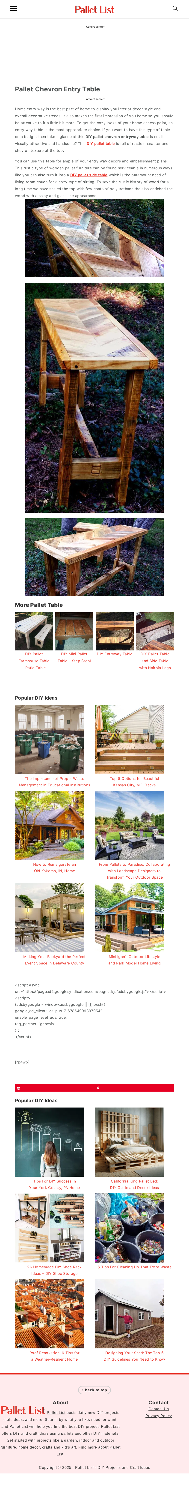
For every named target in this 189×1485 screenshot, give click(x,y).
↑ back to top (94, 1390)
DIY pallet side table (88, 175)
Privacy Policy (158, 1416)
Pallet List (56, 1413)
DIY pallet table (101, 143)
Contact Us (158, 1409)
